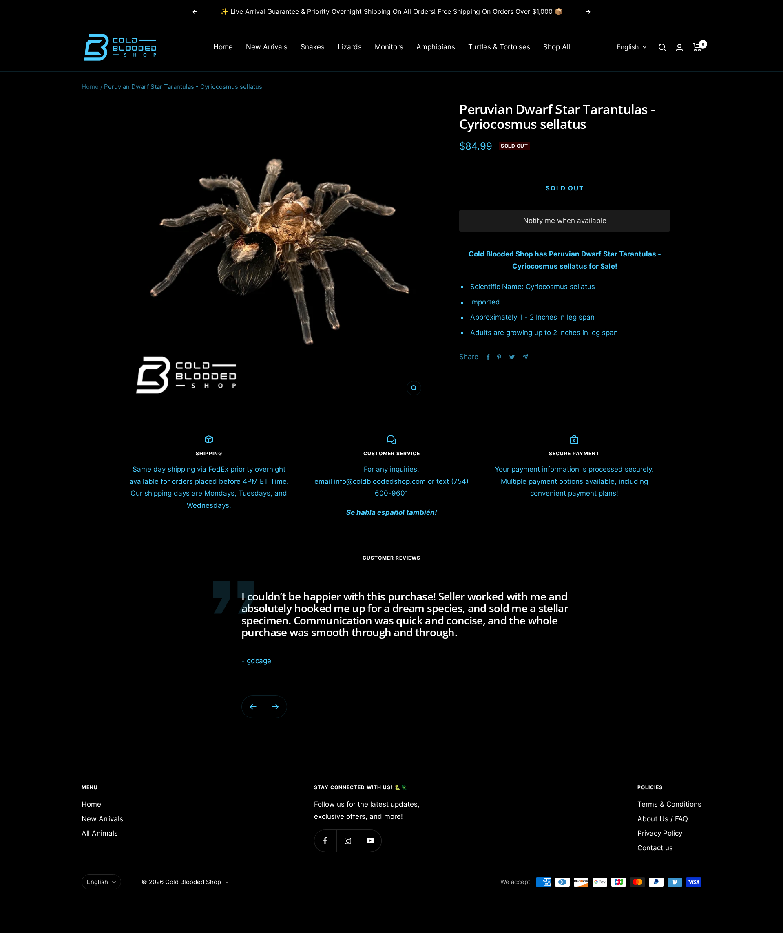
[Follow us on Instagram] (347, 840)
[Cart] (697, 47)
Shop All (556, 47)
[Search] (662, 47)
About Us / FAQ (662, 819)
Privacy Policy (659, 833)
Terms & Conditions (669, 804)
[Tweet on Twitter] (512, 357)
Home (223, 47)
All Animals (100, 833)
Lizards (350, 47)
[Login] (679, 47)
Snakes (313, 47)
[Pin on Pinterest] (499, 357)
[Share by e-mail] (525, 357)
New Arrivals (267, 47)
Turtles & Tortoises (499, 47)
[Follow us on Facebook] (325, 840)
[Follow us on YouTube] (370, 840)
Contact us (655, 848)
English (628, 47)
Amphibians (435, 47)
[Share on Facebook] (488, 357)
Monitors (389, 47)
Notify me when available (564, 220)
